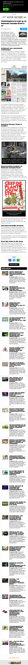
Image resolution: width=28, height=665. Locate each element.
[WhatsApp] (18, 260)
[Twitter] (14, 260)
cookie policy (10, 6)
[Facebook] (10, 260)
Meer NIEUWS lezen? (14, 657)
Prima (5, 9)
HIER (9, 223)
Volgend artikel (14, 264)
